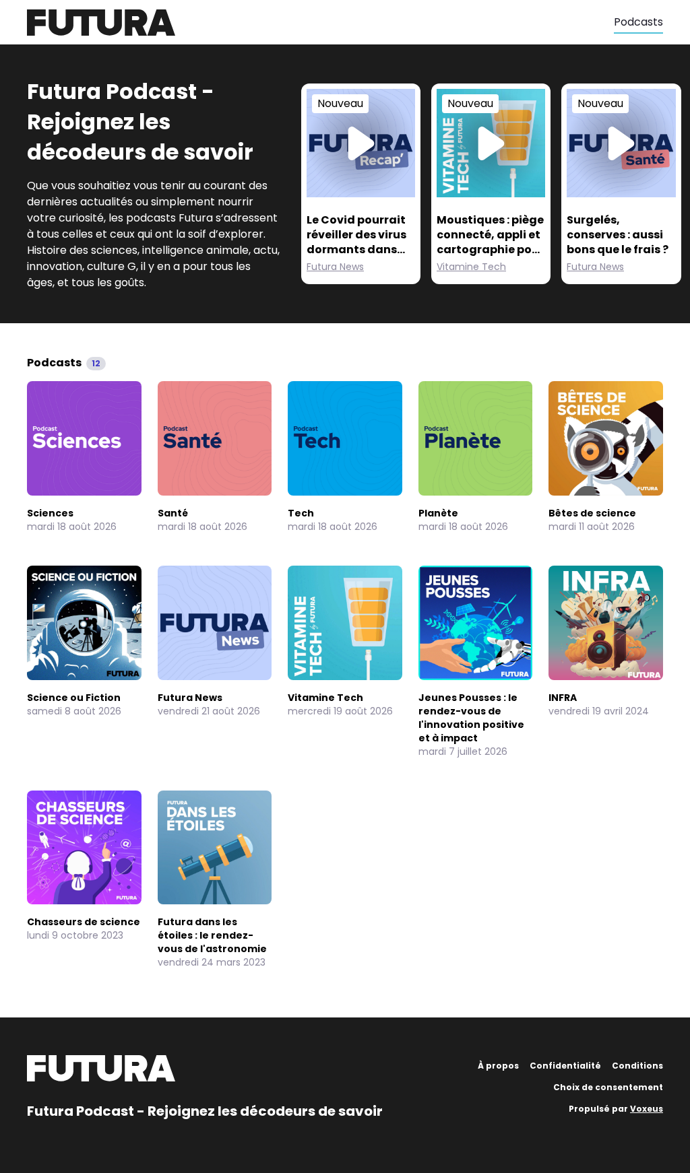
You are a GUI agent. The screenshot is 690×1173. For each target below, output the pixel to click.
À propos (498, 1065)
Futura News (335, 266)
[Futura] (320, 22)
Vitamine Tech (471, 266)
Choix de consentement (608, 1087)
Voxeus (646, 1108)
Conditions (637, 1065)
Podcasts (638, 22)
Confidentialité (565, 1065)
